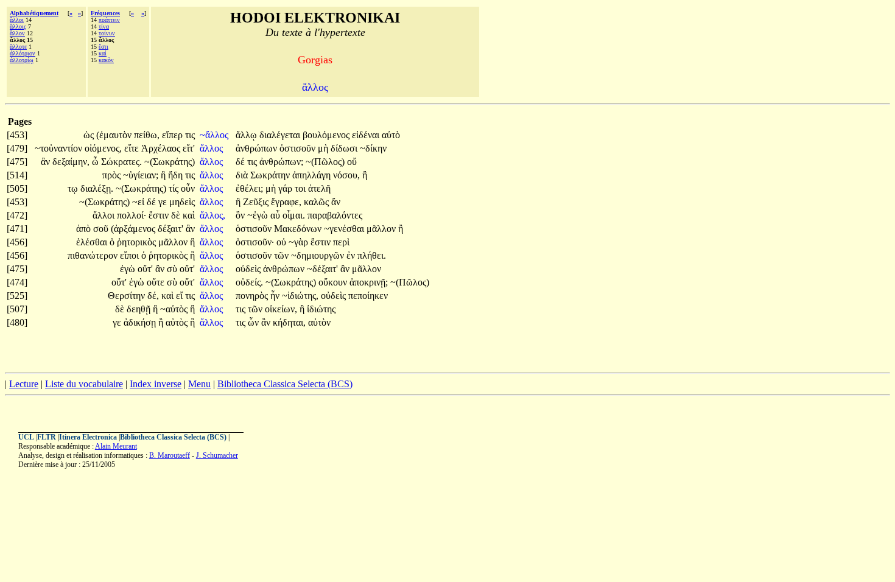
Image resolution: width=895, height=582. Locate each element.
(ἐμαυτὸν (115, 135)
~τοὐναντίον (60, 148)
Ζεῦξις (257, 202)
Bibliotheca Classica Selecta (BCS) (285, 384)
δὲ (177, 215)
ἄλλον (17, 33)
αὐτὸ (391, 135)
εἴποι (130, 255)
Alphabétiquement (34, 13)
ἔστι (103, 46)
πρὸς (112, 175)
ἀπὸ (84, 228)
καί (103, 53)
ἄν (335, 202)
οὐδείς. (249, 282)
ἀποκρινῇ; (368, 282)
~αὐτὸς (175, 309)
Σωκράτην (271, 175)
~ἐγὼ (258, 215)
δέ (241, 161)
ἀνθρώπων (257, 148)
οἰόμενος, (103, 148)
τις (190, 135)
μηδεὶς (182, 202)
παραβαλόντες (334, 215)
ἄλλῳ (247, 135)
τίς (175, 188)
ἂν (46, 161)
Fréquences (105, 13)
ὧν (254, 322)
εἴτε (132, 148)
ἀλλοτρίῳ (21, 60)
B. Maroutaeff (169, 455)
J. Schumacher (217, 455)
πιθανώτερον (94, 255)
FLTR (46, 437)
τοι (301, 188)
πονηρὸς (253, 295)
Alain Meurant (116, 446)
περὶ (341, 242)
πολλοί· (131, 215)
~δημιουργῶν (318, 255)
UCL (26, 437)
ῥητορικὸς (137, 242)
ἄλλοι (17, 19)
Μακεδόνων (299, 228)
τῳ (74, 188)
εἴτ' (189, 148)
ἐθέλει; (249, 188)
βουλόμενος (327, 135)
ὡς (89, 135)
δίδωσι (345, 148)
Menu (199, 384)
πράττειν (109, 19)
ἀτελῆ (319, 188)
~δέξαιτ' (322, 269)
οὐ (282, 242)
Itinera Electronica (88, 437)
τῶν (282, 255)
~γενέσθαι (345, 228)
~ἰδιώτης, (300, 295)
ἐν (351, 255)
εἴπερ (173, 135)
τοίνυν (107, 33)
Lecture (23, 384)
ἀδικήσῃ (141, 322)
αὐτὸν (319, 322)
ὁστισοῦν (298, 148)
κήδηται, (289, 322)
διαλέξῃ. (96, 188)
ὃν (241, 215)
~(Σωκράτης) (169, 161)
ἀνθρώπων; (281, 161)
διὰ (243, 175)
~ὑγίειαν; (140, 175)
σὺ (173, 269)
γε (163, 202)
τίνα (104, 26)
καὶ (189, 215)
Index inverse (155, 384)
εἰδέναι (367, 135)
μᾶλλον (382, 228)
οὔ (352, 161)
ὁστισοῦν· (255, 242)
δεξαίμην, (71, 161)
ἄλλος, (212, 215)
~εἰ (139, 202)
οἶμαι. (294, 215)
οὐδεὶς (249, 269)
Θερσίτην (127, 295)
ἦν (276, 295)
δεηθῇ (140, 309)
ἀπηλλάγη (312, 175)
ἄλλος (212, 148)
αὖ (276, 215)
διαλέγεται (281, 135)
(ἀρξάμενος (134, 228)
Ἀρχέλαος (162, 148)
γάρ (286, 188)
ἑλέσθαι (93, 242)
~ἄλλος (215, 135)
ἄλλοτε (18, 46)
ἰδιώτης (321, 309)
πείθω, (147, 135)
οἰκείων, (281, 309)
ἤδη (176, 175)
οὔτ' (145, 269)
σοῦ (102, 228)
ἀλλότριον (22, 53)
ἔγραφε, (286, 202)
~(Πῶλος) (325, 161)
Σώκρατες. (121, 161)
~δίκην (373, 148)
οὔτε (157, 282)
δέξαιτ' (170, 228)
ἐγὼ (129, 269)
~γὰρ (300, 242)
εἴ (180, 295)
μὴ (324, 148)
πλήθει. (371, 255)
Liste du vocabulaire (84, 384)
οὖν (188, 188)
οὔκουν (333, 282)
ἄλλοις (18, 26)
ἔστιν (160, 215)
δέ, (153, 295)
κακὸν (106, 60)
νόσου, (346, 175)
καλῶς (317, 202)
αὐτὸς (178, 322)
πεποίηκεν (368, 295)
